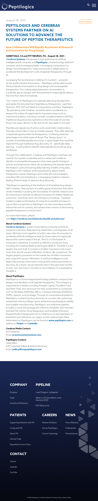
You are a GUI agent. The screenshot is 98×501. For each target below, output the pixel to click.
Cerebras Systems (15, 226)
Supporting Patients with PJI (22, 422)
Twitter (20, 323)
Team (12, 398)
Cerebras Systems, (16, 59)
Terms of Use (67, 497)
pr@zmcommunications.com (26, 334)
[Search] (87, 5)
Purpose (13, 392)
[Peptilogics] (18, 5)
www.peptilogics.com (60, 320)
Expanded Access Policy (20, 444)
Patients (18, 415)
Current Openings (50, 433)
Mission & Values (49, 422)
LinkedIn (33, 323)
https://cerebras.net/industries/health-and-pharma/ (38, 218)
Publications (70, 428)
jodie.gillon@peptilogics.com (27, 349)
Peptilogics (41, 62)
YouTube (13, 472)
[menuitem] (87, 5)
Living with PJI (16, 428)
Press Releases (72, 422)
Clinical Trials (15, 439)
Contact (18, 454)
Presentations (71, 433)
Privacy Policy (57, 497)
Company (18, 384)
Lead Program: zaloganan (47, 392)
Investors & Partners (19, 403)
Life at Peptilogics (50, 428)
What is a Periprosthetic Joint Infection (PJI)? (48, 399)
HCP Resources (42, 405)
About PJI (14, 433)
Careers (49, 415)
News (70, 415)
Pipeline (43, 384)
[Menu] (93, 5)
